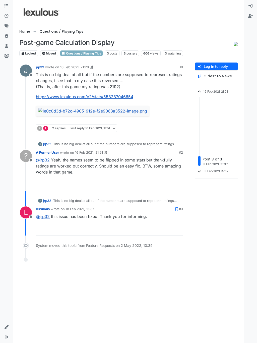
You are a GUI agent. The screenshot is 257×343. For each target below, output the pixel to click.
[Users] (6, 46)
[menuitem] (250, 6)
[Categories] (6, 6)
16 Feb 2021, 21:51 (89, 152)
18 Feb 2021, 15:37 (80, 209)
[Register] (250, 16)
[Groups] (6, 56)
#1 (181, 67)
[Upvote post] (159, 128)
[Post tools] (178, 128)
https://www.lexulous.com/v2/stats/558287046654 (84, 96)
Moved (50, 53)
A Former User (47, 152)
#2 (181, 152)
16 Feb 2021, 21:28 (74, 67)
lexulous (43, 209)
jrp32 (40, 67)
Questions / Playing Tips (83, 53)
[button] (6, 327)
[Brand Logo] (41, 12)
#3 (181, 209)
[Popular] (6, 36)
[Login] (250, 6)
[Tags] (6, 26)
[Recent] (6, 16)
